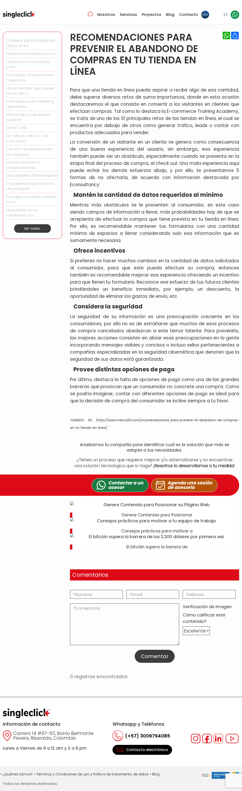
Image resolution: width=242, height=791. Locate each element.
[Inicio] (90, 13)
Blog (170, 14)
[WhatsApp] (235, 14)
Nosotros (106, 14)
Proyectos (151, 14)
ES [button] (226, 14)
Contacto (188, 14)
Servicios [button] (128, 14)
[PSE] (205, 14)
